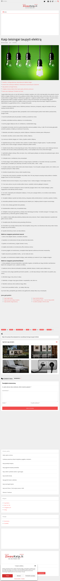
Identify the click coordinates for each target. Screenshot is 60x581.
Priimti (7, 575)
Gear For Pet (7, 505)
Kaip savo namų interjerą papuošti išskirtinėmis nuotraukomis (43, 355)
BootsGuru (6, 521)
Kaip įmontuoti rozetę (39, 371)
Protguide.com (7, 507)
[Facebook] (52, 1)
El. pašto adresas (35, 403)
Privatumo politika (17, 578)
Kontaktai (23, 578)
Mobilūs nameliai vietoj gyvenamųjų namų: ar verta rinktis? (15, 355)
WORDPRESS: (17, 378)
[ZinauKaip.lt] (30, 7)
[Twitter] (44, 1)
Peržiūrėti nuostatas (30, 575)
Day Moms (6, 503)
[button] (35, 566)
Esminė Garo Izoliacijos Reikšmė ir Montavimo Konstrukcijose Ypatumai (20, 84)
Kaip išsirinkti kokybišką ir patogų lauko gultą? (14, 370)
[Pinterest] (48, 1)
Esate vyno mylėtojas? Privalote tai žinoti (12, 91)
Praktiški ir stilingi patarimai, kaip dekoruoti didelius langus (17, 82)
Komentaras (5, 390)
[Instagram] (50, 1)
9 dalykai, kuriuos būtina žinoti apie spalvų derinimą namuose (18, 89)
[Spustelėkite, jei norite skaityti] (16, 351)
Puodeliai (6, 523)
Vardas (4, 403)
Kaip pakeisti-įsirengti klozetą (9, 86)
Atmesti (19, 575)
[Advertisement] (30, 24)
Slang (5, 509)
